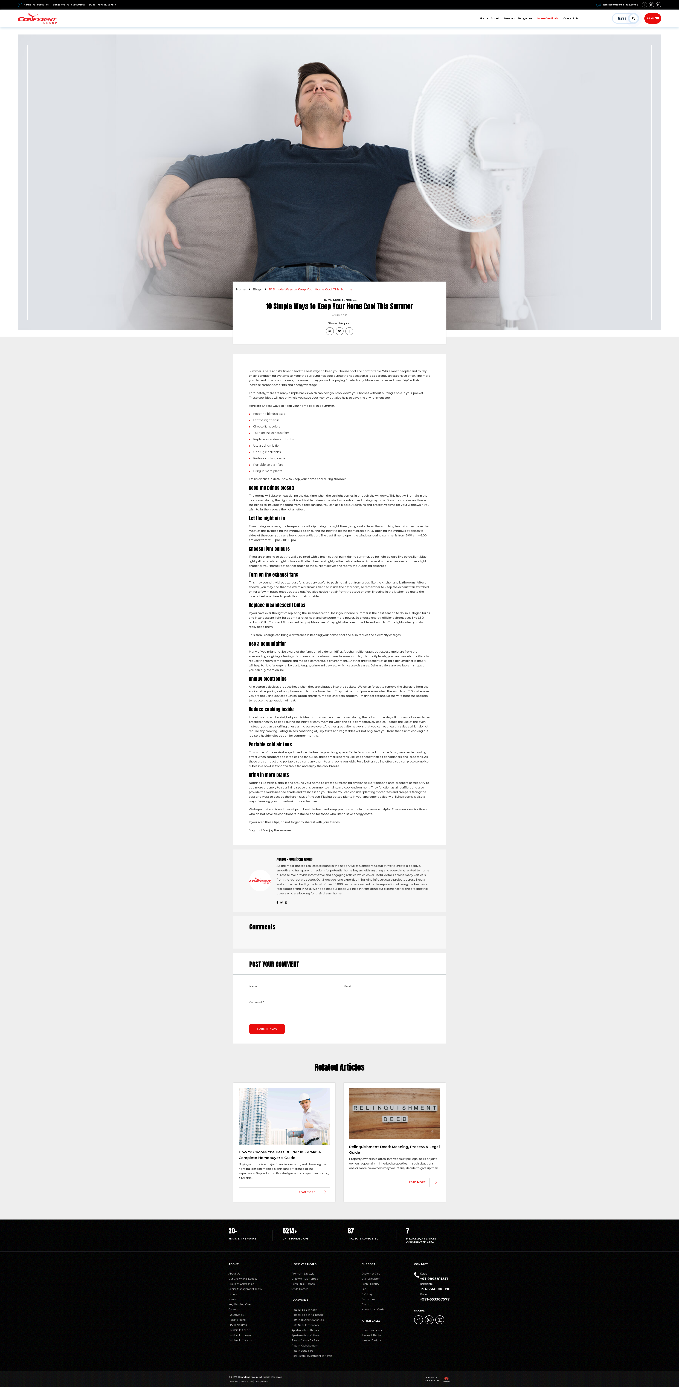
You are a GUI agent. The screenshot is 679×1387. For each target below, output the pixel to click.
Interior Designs (371, 1340)
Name (253, 987)
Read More (306, 1192)
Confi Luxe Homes (303, 1283)
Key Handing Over (239, 1304)
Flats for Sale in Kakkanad (307, 1314)
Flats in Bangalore (302, 1350)
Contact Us (570, 18)
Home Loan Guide (373, 1309)
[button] (625, 18)
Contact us (368, 1299)
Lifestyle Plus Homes (304, 1278)
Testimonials (236, 1314)
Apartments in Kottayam (306, 1335)
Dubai (435, 1297)
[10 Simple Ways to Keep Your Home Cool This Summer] (330, 331)
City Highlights (237, 1325)
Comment (256, 1002)
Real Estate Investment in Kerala (311, 1355)
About (495, 18)
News (232, 1299)
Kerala (508, 18)
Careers (233, 1309)
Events (232, 1294)
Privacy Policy (261, 1381)
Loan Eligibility (370, 1283)
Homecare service (373, 1330)
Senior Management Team (245, 1289)
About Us (234, 1273)
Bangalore (525, 18)
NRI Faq (367, 1294)
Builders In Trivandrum (242, 1340)
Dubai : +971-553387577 (102, 4)
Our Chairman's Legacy (242, 1278)
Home (484, 18)
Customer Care (371, 1273)
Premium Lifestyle (302, 1273)
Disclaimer (233, 1381)
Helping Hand (237, 1319)
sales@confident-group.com (619, 4)
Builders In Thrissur (240, 1335)
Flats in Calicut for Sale (305, 1340)
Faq (364, 1289)
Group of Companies (241, 1283)
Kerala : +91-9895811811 (37, 4)
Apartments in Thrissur (305, 1330)
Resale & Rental (371, 1335)
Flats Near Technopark (305, 1325)
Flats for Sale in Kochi (304, 1309)
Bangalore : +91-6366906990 (69, 4)
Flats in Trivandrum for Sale (308, 1320)
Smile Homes (299, 1289)
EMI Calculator (371, 1278)
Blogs (258, 289)
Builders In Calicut (239, 1330)
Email (347, 987)
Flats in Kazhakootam (304, 1345)
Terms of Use (246, 1381)
